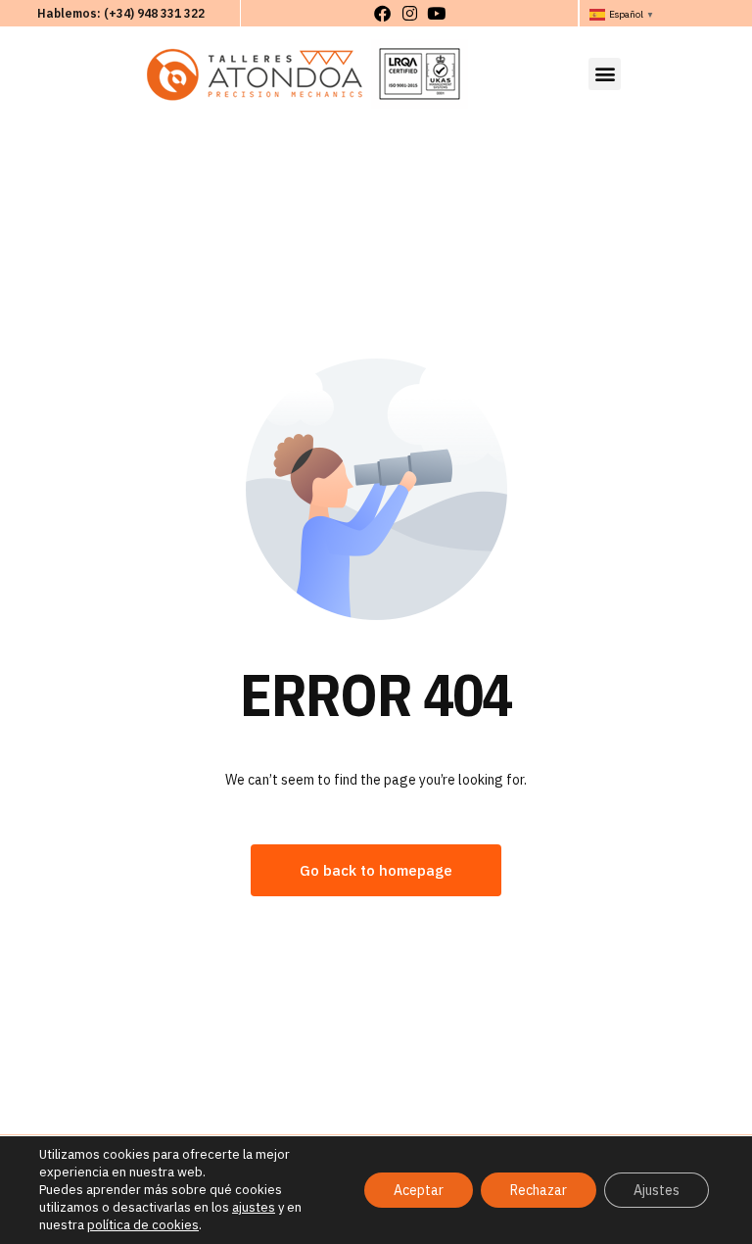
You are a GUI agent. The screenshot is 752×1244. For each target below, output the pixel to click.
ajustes (253, 1207)
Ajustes (657, 1190)
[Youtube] (436, 13)
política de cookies (143, 1225)
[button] (604, 74)
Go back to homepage (376, 870)
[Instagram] (409, 13)
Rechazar (538, 1190)
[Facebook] (382, 13)
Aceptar (419, 1190)
